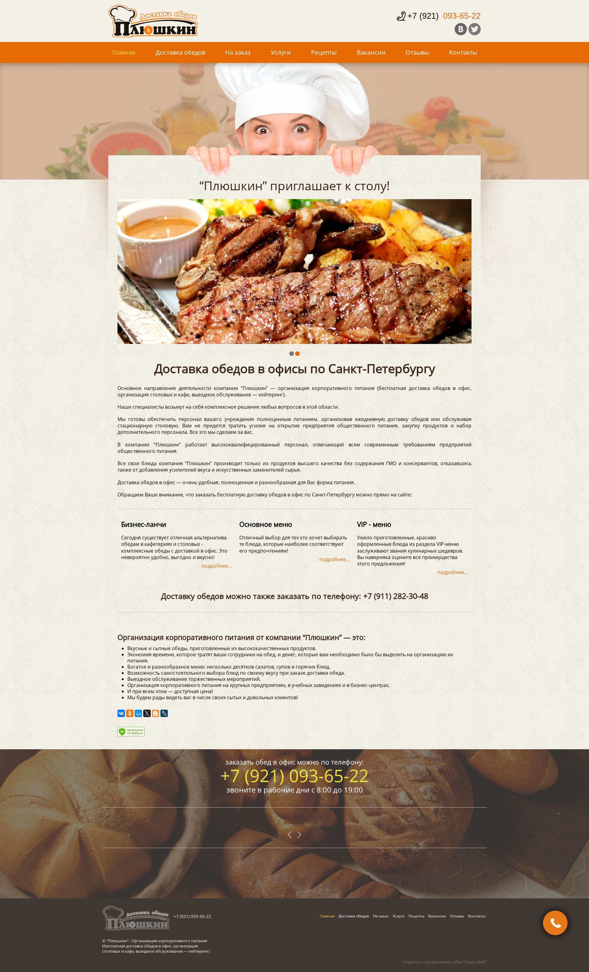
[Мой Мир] (138, 713)
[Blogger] (155, 713)
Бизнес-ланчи (143, 524)
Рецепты (324, 52)
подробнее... (217, 565)
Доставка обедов (180, 52)
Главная (123, 52)
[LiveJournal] (164, 713)
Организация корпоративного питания (169, 940)
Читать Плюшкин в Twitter (474, 29)
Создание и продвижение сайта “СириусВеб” (444, 962)
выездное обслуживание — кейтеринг (172, 951)
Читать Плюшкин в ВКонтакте (461, 29)
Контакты (463, 52)
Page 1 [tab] (291, 353)
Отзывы (417, 52)
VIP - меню (374, 524)
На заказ (238, 52)
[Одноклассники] (129, 713)
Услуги (281, 52)
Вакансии (371, 52)
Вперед (289, 835)
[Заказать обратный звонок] (555, 922)
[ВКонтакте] (121, 713)
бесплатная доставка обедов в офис (137, 946)
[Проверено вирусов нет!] (130, 734)
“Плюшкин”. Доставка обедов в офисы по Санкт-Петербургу (153, 21)
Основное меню (265, 524)
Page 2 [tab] (297, 353)
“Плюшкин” (117, 940)
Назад (299, 835)
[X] (147, 713)
